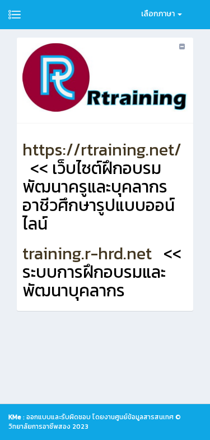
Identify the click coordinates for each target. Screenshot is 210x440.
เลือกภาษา (158, 14)
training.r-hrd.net (87, 253)
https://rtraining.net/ (101, 149)
